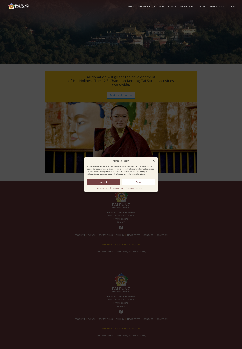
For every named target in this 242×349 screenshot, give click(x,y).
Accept (103, 182)
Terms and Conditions (134, 188)
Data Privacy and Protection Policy (110, 188)
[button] (153, 160)
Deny (138, 182)
